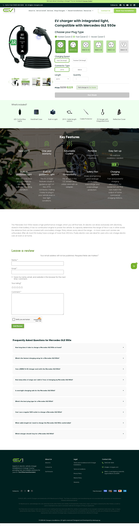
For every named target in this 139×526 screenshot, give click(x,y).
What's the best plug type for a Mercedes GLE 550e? (34, 401)
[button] (52, 82)
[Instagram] (25, 491)
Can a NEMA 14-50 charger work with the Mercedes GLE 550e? (37, 369)
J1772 (62, 70)
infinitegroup (96, 520)
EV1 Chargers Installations (52, 520)
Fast (62, 60)
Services (50, 11)
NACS (80, 70)
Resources (87, 11)
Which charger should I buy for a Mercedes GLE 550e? (34, 434)
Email (14, 268)
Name (14, 260)
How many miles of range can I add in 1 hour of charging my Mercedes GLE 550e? (44, 380)
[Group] (28, 491)
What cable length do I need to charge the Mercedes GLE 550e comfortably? (43, 423)
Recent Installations (75, 11)
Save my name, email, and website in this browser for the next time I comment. (40, 278)
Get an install (41, 11)
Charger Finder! (87, 1)
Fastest (79, 60)
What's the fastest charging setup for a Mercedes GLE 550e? (37, 358)
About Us (32, 11)
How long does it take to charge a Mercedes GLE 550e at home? (38, 347)
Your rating (16, 283)
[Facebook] (32, 491)
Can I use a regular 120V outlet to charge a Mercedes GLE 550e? (38, 412)
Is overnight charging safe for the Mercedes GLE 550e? (35, 390)
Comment (16, 292)
